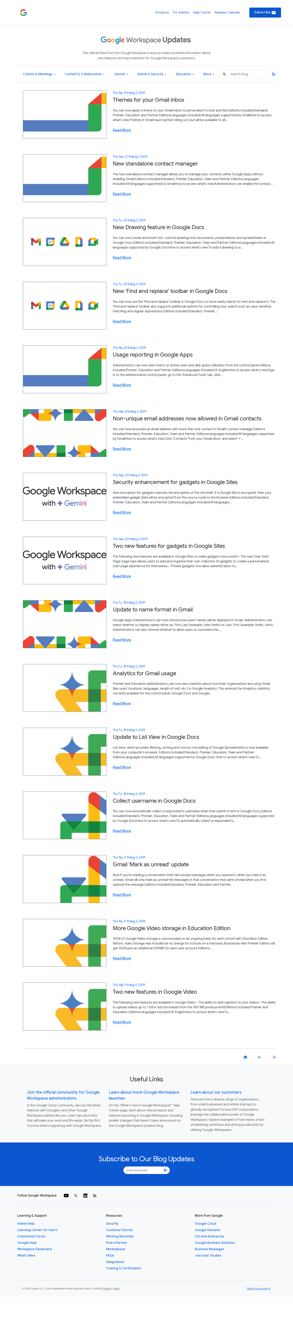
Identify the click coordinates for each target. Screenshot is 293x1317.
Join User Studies (208, 1256)
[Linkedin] (85, 1195)
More (208, 74)
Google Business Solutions (215, 1243)
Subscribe (265, 12)
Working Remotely (120, 1236)
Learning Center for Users (37, 1230)
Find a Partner (116, 1243)
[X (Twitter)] (76, 1195)
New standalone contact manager (155, 163)
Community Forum (31, 1236)
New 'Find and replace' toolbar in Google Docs (170, 291)
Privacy (107, 1288)
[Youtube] (66, 1195)
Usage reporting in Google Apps (153, 354)
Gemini (121, 74)
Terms (116, 1288)
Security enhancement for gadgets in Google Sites (175, 482)
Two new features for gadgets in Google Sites (169, 545)
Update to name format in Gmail (153, 609)
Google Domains (207, 1230)
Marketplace (115, 1249)
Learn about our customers (216, 1092)
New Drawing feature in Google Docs (158, 227)
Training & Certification (123, 1268)
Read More (122, 130)
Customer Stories (119, 1230)
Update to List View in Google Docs (156, 736)
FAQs (110, 1256)
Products (162, 13)
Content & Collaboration (84, 74)
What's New (26, 1256)
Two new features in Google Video (155, 991)
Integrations (115, 1262)
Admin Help (26, 1224)
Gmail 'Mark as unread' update (151, 864)
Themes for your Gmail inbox (148, 99)
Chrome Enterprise (209, 1236)
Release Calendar (227, 13)
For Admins (181, 13)
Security (112, 1224)
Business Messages (209, 1249)
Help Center (202, 13)
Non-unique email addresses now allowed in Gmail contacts (187, 418)
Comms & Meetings (39, 74)
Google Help (27, 1243)
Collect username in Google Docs (154, 800)
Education (185, 74)
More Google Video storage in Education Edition (171, 928)
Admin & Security (152, 74)
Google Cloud (205, 1224)
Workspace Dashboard (34, 1249)
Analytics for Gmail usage (144, 673)
